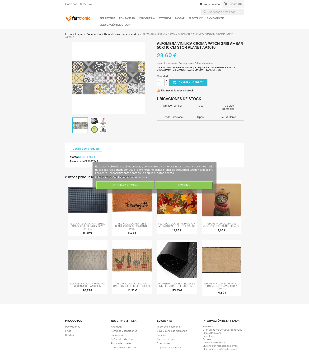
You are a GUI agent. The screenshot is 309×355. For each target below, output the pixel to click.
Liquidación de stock (115, 25)
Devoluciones (72, 326)
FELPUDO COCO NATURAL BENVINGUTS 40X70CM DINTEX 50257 (132, 226)
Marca (74, 156)
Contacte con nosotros (124, 347)
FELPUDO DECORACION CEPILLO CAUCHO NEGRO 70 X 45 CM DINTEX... (87, 226)
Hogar (180, 18)
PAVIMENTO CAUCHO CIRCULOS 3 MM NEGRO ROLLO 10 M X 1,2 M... (176, 285)
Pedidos (161, 335)
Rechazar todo (125, 185)
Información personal (168, 326)
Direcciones (163, 343)
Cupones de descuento (170, 347)
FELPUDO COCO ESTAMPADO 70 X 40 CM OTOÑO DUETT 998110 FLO (176, 225)
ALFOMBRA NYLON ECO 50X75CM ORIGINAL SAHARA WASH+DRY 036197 (221, 286)
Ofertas (69, 335)
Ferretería (107, 18)
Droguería (147, 18)
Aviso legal (116, 326)
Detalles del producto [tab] (86, 148)
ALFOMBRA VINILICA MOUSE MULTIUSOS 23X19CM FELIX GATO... (221, 225)
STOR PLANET (86, 157)
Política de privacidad (122, 339)
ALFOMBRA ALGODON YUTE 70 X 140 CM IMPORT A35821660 (87, 285)
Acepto (184, 185)
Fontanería (127, 18)
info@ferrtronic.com (228, 349)
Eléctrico (195, 18)
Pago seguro (118, 335)
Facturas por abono (167, 339)
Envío (68, 330)
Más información (105, 177)
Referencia (77, 161)
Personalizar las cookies (132, 177)
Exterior (165, 18)
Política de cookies (121, 343)
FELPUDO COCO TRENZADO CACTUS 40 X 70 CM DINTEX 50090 (132, 285)
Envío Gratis (216, 18)
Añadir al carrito (188, 82)
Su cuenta (164, 321)
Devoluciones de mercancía (172, 330)
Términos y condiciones (124, 330)
